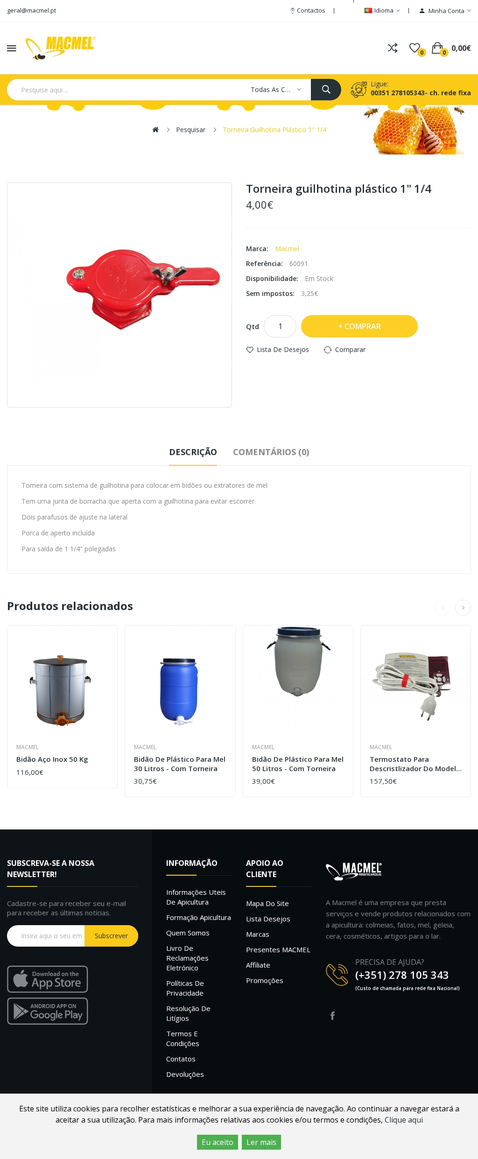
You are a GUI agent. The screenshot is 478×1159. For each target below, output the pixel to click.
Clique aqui (404, 1120)
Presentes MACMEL (278, 949)
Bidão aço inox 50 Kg (52, 759)
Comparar (350, 349)
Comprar (362, 326)
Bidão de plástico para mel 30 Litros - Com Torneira (179, 764)
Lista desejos (268, 918)
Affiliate (258, 964)
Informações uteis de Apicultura (196, 896)
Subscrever (111, 935)
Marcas (257, 934)
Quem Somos (188, 932)
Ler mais (261, 1142)
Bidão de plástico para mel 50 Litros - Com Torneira (298, 764)
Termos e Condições (182, 1038)
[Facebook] (333, 1015)
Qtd (252, 326)
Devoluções (185, 1074)
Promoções (264, 980)
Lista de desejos (283, 349)
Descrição (193, 451)
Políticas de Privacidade (185, 987)
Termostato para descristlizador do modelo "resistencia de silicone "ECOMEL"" (415, 764)
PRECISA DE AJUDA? (389, 962)
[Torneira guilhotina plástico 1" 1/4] (119, 295)
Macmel (287, 248)
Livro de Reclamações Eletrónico (187, 957)
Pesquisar (190, 129)
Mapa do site (267, 903)
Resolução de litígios (188, 1013)
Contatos (181, 1058)
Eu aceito (217, 1142)
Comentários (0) (271, 451)
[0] (414, 48)
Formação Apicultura (198, 917)
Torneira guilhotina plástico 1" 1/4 (274, 129)
